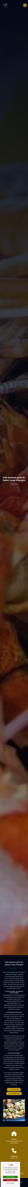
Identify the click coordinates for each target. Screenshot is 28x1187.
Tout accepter (10, 1177)
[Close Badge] (21, 1182)
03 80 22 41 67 (14, 1158)
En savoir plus (15, 1089)
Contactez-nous (15, 1093)
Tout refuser (10, 1180)
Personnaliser (10, 1183)
